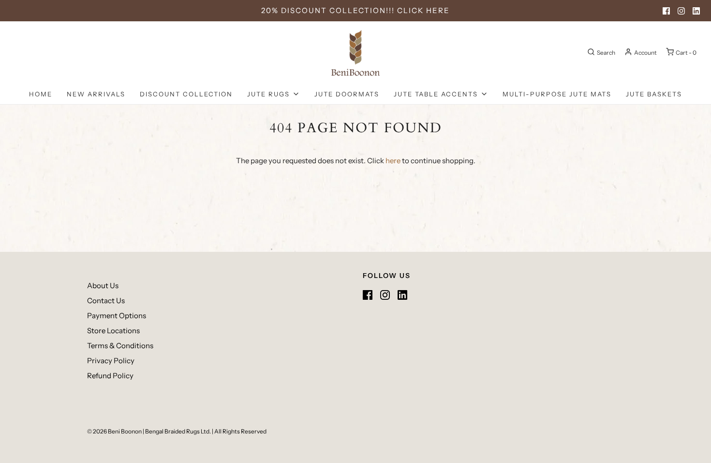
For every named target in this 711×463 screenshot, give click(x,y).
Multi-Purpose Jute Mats (557, 94)
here (392, 160)
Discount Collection (186, 94)
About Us (102, 285)
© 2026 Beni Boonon (114, 431)
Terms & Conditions (120, 345)
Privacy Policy (110, 360)
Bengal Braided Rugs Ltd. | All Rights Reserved (206, 431)
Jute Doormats (346, 94)
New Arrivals (96, 94)
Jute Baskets (654, 94)
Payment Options (116, 315)
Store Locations (113, 330)
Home (40, 94)
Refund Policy (110, 375)
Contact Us (106, 300)
